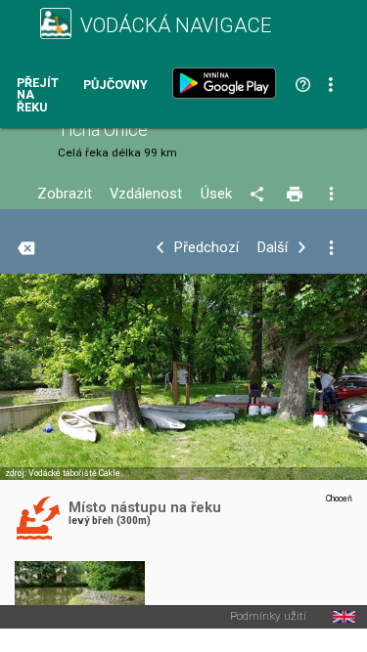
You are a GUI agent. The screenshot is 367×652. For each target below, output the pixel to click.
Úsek (216, 194)
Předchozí (206, 247)
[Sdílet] (260, 194)
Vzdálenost (146, 194)
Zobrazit (64, 194)
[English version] (344, 617)
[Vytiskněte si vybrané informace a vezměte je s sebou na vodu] (296, 194)
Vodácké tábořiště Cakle (74, 473)
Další (272, 247)
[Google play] (228, 83)
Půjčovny (115, 85)
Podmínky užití (268, 617)
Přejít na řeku (38, 95)
